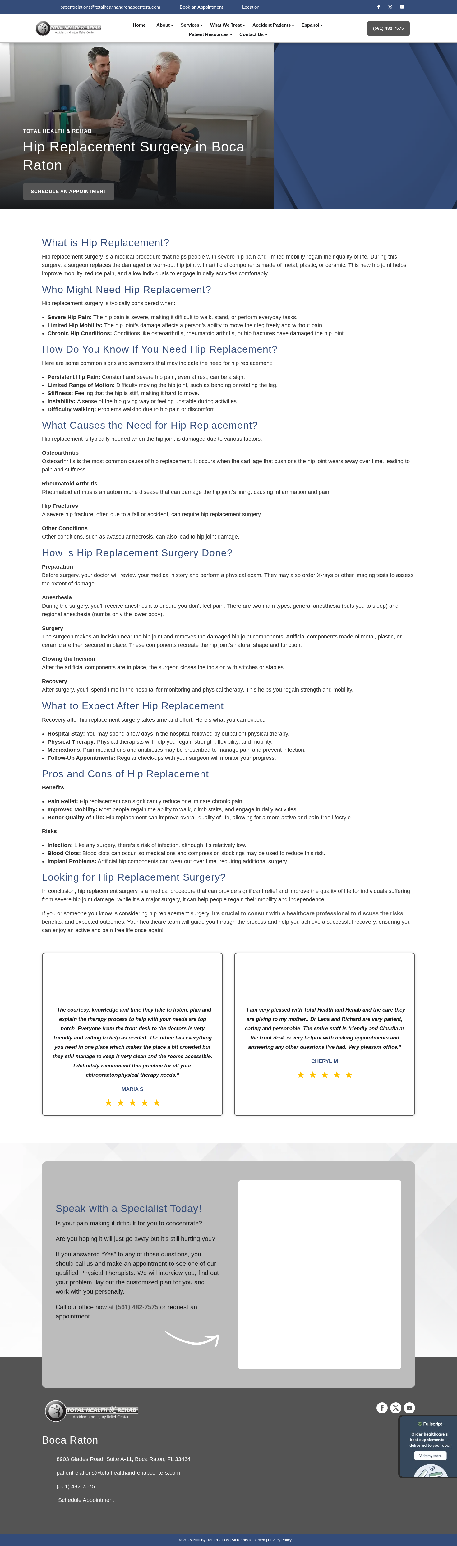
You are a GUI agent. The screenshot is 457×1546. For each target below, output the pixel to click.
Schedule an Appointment (69, 191)
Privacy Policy (280, 1540)
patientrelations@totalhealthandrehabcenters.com (110, 7)
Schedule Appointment (85, 1500)
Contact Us (251, 34)
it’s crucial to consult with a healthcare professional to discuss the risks (307, 913)
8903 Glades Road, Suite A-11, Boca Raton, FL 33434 (124, 1459)
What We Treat (226, 25)
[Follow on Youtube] (402, 7)
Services (190, 25)
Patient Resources (208, 34)
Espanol (310, 25)
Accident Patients (271, 25)
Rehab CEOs (217, 1540)
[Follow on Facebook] (378, 7)
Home (139, 25)
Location (250, 7)
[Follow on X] (390, 7)
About (163, 25)
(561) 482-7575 (388, 28)
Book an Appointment (201, 7)
